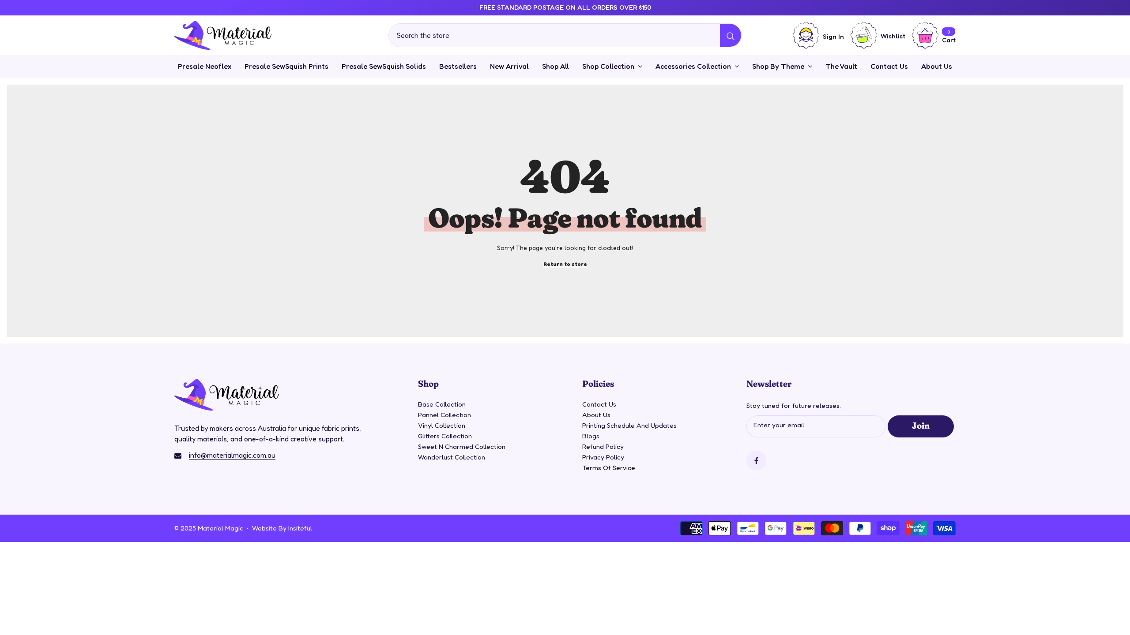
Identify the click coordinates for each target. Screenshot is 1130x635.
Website (264, 528)
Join (920, 425)
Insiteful (300, 528)
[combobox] (554, 35)
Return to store (565, 264)
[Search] (565, 35)
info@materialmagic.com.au (232, 455)
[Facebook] (756, 461)
